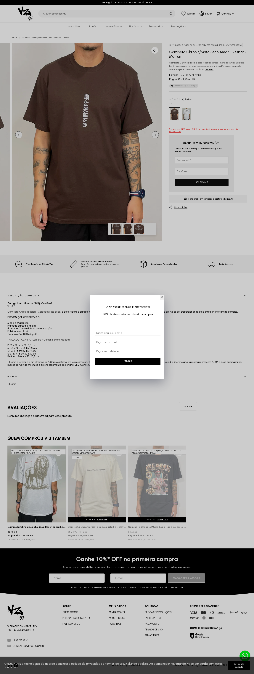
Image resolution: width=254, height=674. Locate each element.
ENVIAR (128, 361)
